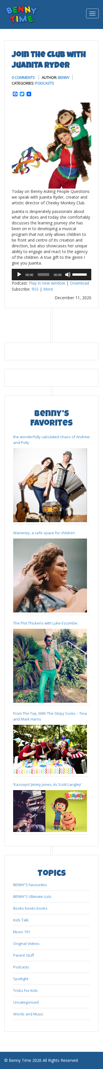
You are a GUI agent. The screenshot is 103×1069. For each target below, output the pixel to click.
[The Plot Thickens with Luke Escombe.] (50, 666)
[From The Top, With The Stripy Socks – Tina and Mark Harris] (50, 749)
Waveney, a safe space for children (44, 532)
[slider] (80, 274)
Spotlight (20, 978)
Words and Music (28, 1014)
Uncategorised (26, 1002)
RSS (35, 289)
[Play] (19, 274)
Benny (64, 77)
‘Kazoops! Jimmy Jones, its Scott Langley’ (47, 784)
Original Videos (26, 943)
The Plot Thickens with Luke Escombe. (45, 623)
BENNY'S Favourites (30, 884)
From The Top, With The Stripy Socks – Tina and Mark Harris (50, 716)
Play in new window (47, 283)
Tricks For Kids (25, 990)
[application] (51, 274)
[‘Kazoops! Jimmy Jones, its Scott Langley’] (50, 811)
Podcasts (44, 83)
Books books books (30, 908)
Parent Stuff (23, 955)
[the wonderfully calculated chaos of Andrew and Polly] (50, 485)
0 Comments (23, 77)
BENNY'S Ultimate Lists (32, 896)
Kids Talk (21, 920)
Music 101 (21, 931)
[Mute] (68, 274)
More (48, 289)
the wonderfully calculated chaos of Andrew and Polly (51, 439)
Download (79, 283)
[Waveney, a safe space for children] (50, 575)
